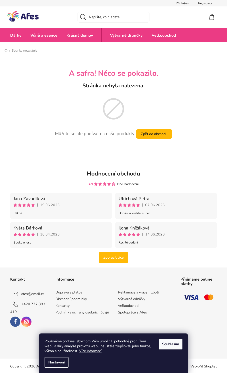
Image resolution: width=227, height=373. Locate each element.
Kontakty (62, 305)
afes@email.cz (32, 293)
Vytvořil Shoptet (203, 366)
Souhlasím (170, 344)
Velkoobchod (128, 305)
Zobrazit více (113, 257)
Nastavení (56, 362)
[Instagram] (26, 322)
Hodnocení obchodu (113, 174)
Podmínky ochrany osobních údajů (82, 312)
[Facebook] (15, 322)
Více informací (90, 351)
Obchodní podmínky (71, 299)
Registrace (205, 3)
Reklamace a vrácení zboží (138, 292)
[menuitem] (16, 35)
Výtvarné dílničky (131, 299)
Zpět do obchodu (154, 134)
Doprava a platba (68, 292)
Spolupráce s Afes (132, 312)
